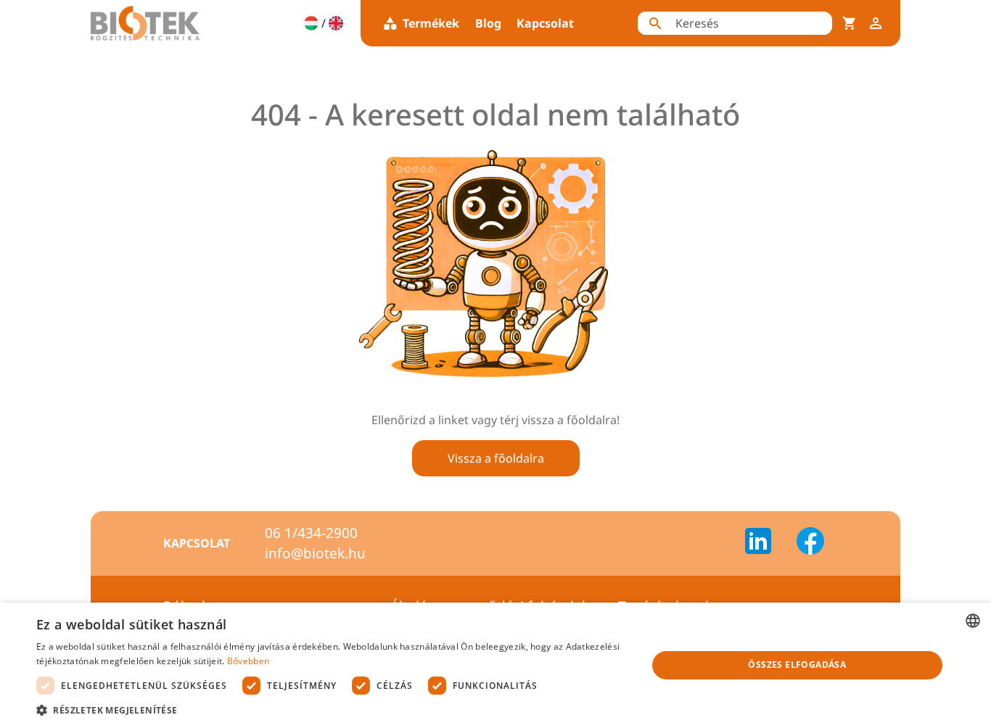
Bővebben (248, 661)
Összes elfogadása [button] (797, 664)
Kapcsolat (545, 23)
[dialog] (495, 665)
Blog (488, 23)
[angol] (336, 23)
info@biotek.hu (315, 553)
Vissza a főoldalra (496, 458)
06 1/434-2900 (311, 533)
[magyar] (311, 23)
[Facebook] (810, 543)
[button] (332, 710)
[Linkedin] (767, 543)
